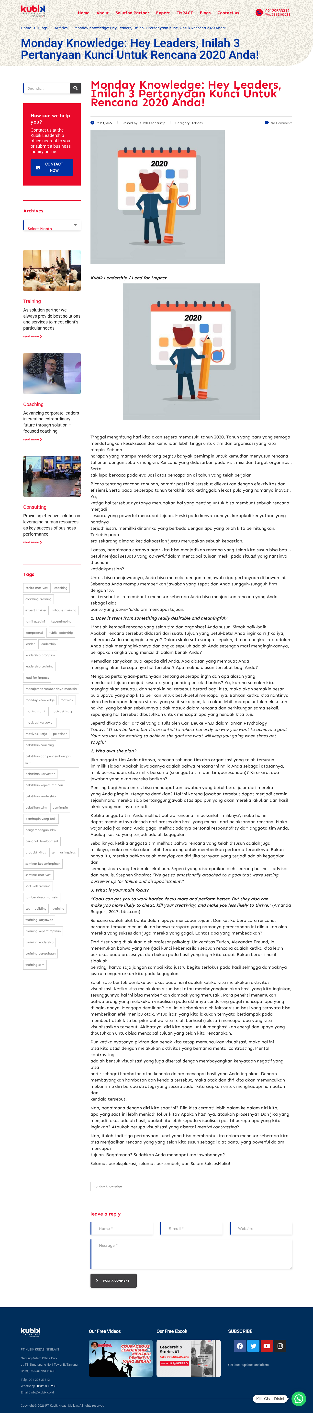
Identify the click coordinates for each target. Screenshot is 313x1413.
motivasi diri (35, 711)
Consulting (34, 507)
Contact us (228, 12)
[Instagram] (280, 1346)
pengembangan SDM (40, 830)
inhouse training (64, 610)
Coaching (33, 404)
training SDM (35, 964)
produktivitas (35, 852)
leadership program (40, 655)
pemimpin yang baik (40, 819)
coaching (60, 588)
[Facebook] (240, 1346)
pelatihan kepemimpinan (44, 785)
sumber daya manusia (41, 897)
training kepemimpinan (43, 931)
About (102, 12)
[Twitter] (253, 1346)
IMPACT (185, 12)
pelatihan (60, 734)
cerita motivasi (36, 588)
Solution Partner (132, 12)
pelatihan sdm (36, 807)
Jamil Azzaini (35, 621)
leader (30, 644)
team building (35, 908)
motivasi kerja (36, 734)
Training (32, 301)
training (58, 908)
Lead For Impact (37, 677)
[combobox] (52, 225)
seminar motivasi (38, 875)
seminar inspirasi (64, 852)
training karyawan (39, 920)
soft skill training (38, 886)
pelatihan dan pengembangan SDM (47, 759)
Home (83, 12)
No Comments (281, 123)
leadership (48, 644)
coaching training (38, 599)
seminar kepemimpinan (42, 863)
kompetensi (34, 632)
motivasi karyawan (39, 722)
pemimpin (60, 807)
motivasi (67, 700)
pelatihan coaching (39, 745)
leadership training (39, 666)
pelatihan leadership (40, 796)
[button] (298, 1399)
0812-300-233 (46, 1386)
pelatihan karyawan (40, 774)
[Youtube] (267, 1346)
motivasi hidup (62, 711)
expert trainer (35, 610)
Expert (163, 12)
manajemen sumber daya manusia (51, 689)
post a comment (116, 1280)
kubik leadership (61, 632)
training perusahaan (40, 953)
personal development (41, 841)
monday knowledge (107, 1186)
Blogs (205, 12)
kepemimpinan (62, 621)
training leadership (39, 942)
